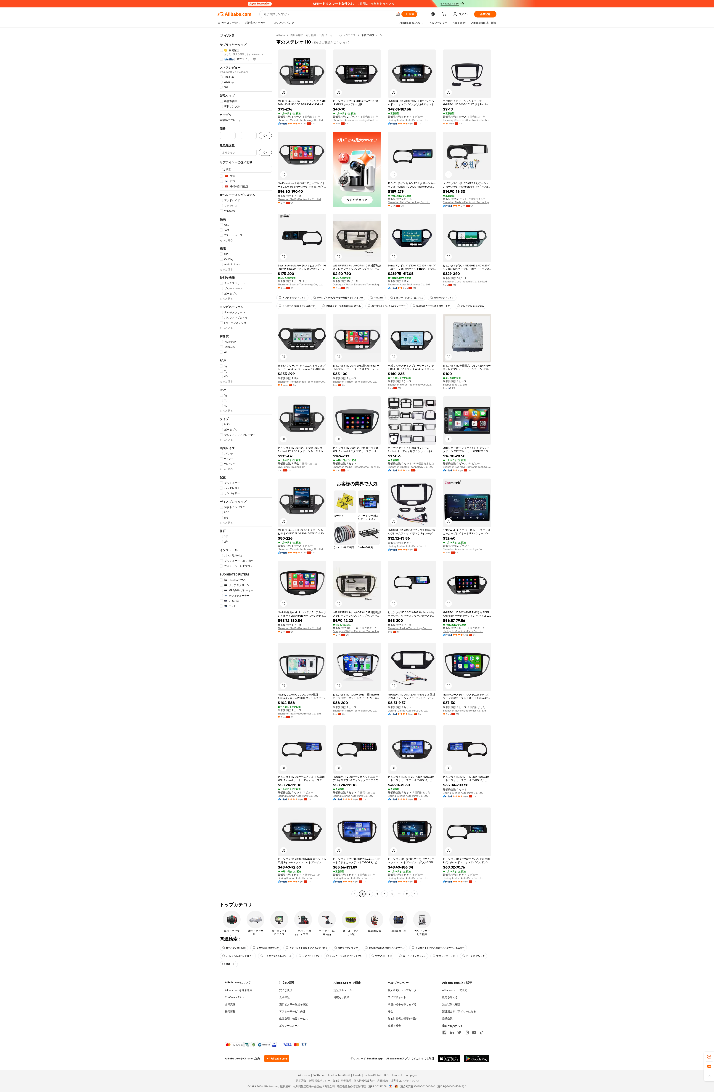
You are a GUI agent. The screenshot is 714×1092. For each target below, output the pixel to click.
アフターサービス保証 (292, 1011)
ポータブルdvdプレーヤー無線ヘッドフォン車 (340, 297)
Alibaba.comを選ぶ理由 (238, 990)
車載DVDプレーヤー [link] (373, 35)
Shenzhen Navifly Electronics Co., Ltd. (299, 199)
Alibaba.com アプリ (398, 1058)
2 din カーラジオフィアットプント (347, 956)
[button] (397, 14)
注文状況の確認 (451, 1004)
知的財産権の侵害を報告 (402, 1018)
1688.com (318, 1075)
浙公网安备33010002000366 (417, 1086)
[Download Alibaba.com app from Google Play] (476, 1058)
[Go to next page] (414, 893)
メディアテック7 (310, 956)
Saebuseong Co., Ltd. (455, 384)
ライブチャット (397, 997)
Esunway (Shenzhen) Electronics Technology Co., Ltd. (467, 120)
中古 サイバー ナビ (445, 956)
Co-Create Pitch (234, 997)
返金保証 (284, 997)
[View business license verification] (390, 1086)
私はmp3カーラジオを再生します (433, 306)
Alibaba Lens (233, 1058)
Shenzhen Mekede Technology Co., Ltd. (300, 120)
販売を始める (450, 997)
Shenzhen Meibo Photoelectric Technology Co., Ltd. (357, 466)
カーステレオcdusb (236, 947)
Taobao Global (372, 1075)
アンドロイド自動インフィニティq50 (308, 947)
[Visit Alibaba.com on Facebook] (444, 1032)
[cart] (445, 14)
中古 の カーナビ (383, 956)
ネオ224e (378, 297)
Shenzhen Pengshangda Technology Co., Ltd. (302, 381)
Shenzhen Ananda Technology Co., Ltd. (355, 120)
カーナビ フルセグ (475, 956)
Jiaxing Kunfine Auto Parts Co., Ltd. (408, 120)
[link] (709, 1056)
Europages (411, 1075)
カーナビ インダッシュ (414, 956)
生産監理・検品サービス (293, 1018)
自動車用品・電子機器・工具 (307, 35)
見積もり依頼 (341, 997)
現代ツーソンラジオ (348, 947)
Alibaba (280, 35)
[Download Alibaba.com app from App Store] (449, 1058)
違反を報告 (394, 1025)
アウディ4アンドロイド (294, 297)
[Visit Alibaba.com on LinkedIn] (452, 1032)
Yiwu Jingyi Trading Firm (291, 466)
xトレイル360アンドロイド (239, 956)
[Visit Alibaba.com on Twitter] (459, 1032)
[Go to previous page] (354, 893)
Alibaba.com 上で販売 (454, 990)
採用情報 (230, 1011)
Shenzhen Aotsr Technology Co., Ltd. (409, 284)
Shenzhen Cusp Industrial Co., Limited (465, 281)
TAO (386, 1075)
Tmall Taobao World (339, 1075)
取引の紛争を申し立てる (402, 1004)
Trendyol (397, 1075)
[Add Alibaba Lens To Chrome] (276, 1058)
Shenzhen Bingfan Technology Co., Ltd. (410, 466)
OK (265, 135)
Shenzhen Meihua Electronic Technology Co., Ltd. (467, 202)
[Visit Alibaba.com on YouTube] (474, 1032)
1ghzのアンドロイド (444, 297)
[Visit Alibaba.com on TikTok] (481, 1032)
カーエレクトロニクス (343, 35)
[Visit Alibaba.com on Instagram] (466, 1032)
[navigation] (246, 465)
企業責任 (230, 1004)
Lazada (357, 1075)
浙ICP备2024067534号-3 (452, 1086)
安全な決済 (285, 990)
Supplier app (375, 1058)
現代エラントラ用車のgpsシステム (343, 306)
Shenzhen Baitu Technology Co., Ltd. (409, 202)
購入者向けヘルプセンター (403, 990)
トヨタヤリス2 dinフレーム (278, 956)
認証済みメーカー (344, 990)
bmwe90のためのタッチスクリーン (387, 947)
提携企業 (447, 1018)
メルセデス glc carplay (472, 306)
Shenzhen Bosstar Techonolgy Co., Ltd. (300, 284)
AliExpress (304, 1075)
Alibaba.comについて (238, 982)
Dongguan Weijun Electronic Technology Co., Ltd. (357, 284)
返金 (390, 1011)
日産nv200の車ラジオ (267, 947)
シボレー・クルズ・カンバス (408, 297)
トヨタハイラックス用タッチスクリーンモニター (439, 947)
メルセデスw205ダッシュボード (298, 306)
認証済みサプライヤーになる (459, 1011)
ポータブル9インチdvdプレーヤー (389, 306)
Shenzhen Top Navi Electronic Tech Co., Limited (467, 466)
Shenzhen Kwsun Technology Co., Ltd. (410, 384)
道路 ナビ (230, 964)
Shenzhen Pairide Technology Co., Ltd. (355, 381)
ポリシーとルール (289, 1025)
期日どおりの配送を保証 (293, 1004)
